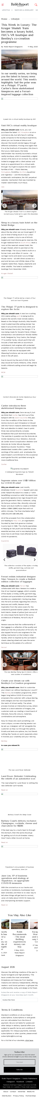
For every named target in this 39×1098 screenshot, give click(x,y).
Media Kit (30, 1092)
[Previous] (4, 205)
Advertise (21, 1092)
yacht (18, 316)
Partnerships (31, 1096)
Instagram (11, 1082)
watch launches (21, 418)
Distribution (6, 1096)
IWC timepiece (23, 132)
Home (4, 19)
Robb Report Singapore (13, 47)
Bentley (8, 693)
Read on (4, 790)
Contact (13, 1092)
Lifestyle (6, 10)
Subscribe (19, 1069)
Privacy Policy (18, 1096)
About (5, 1092)
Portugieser (5, 172)
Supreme (19, 490)
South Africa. (26, 243)
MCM (3, 372)
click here (29, 1040)
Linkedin (29, 1082)
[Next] (34, 205)
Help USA (17, 521)
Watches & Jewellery (24, 10)
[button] (3, 5)
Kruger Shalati (7, 273)
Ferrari (22, 586)
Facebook (20, 1082)
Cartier (15, 415)
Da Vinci (23, 172)
